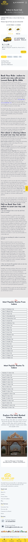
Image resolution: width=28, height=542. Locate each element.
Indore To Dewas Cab (7, 325)
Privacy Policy (4, 496)
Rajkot (24, 462)
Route (2, 513)
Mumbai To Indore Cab (7, 389)
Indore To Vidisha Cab (7, 357)
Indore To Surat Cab (7, 353)
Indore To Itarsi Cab (7, 332)
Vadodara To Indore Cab (8, 372)
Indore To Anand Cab (7, 320)
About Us (3, 492)
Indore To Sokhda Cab (7, 350)
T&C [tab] (20, 56)
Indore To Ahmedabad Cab (8, 316)
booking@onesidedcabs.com (14, 527)
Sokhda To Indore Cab (7, 382)
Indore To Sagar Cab (7, 348)
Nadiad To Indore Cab (7, 379)
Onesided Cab (22, 536)
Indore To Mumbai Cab (7, 339)
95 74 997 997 (21, 99)
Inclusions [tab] (4, 56)
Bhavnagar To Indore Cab (8, 407)
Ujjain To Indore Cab (7, 402)
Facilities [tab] (15, 56)
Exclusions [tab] (10, 56)
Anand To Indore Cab (7, 377)
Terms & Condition (5, 498)
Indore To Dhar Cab (7, 327)
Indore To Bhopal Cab (7, 311)
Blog (2, 501)
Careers (2, 494)
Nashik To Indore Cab (7, 391)
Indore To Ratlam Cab (7, 346)
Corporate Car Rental (6, 511)
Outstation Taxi (4, 507)
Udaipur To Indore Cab (7, 384)
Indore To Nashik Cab (7, 341)
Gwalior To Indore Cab (7, 398)
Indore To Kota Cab (7, 337)
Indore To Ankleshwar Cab (8, 323)
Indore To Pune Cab (6, 344)
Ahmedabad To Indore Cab (8, 405)
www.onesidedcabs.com (6, 102)
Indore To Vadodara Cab (8, 309)
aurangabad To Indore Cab (8, 393)
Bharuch (8, 462)
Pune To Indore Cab (6, 386)
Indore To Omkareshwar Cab (9, 318)
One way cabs (4, 509)
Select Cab (23, 51)
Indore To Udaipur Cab (7, 355)
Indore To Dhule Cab (7, 330)
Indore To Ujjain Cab (7, 313)
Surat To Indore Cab (7, 375)
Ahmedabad (5, 461)
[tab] (10, 29)
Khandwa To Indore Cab (8, 400)
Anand (4, 462)
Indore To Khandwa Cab (8, 334)
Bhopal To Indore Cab (7, 396)
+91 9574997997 (19, 2)
